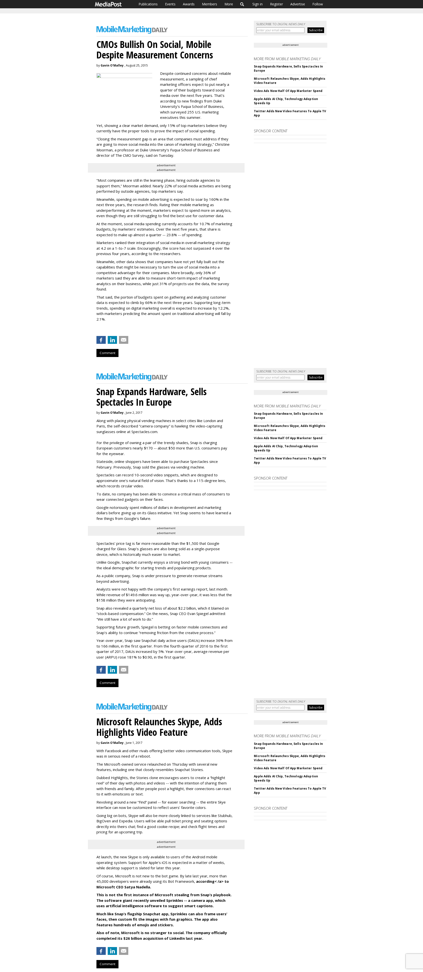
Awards (189, 4)
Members (209, 4)
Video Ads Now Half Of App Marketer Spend (288, 91)
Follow (317, 4)
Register (276, 4)
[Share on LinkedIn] (112, 340)
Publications (148, 4)
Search (242, 4)
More (228, 4)
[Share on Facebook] (101, 340)
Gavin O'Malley (112, 65)
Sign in (257, 4)
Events (170, 4)
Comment (107, 353)
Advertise (297, 4)
